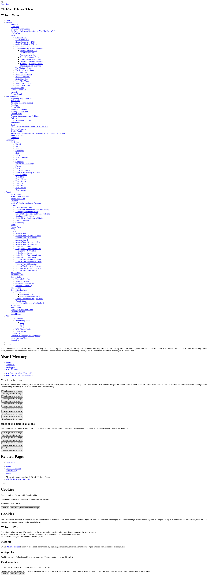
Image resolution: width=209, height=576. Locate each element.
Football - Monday (22, 279)
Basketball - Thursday (23, 286)
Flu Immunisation (22, 292)
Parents (8, 192)
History (18, 153)
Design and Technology (24, 164)
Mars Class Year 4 (22, 81)
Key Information (12, 96)
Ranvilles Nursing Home (29, 57)
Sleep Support (16, 307)
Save (22, 574)
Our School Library (22, 46)
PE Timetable (16, 273)
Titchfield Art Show (27, 53)
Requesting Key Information (21, 98)
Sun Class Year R (22, 72)
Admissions (15, 101)
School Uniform (17, 305)
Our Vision (15, 27)
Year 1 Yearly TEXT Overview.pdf (19, 375)
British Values (16, 107)
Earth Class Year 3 (22, 79)
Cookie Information (13, 469)
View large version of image (12, 391)
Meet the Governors (18, 90)
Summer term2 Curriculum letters (28, 268)
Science (18, 155)
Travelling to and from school (22, 310)
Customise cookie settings (29, 508)
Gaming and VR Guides (24, 216)
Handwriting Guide (22, 320)
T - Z (22, 327)
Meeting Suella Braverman (30, 66)
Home (8, 20)
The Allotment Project (23, 68)
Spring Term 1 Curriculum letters (28, 249)
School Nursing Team (19, 290)
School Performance (18, 129)
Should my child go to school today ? (29, 303)
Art (16, 159)
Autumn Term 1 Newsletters (26, 238)
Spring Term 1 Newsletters (25, 251)
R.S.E (13, 125)
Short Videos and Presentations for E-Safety (32, 209)
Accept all (14, 508)
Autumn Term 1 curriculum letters (28, 236)
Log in (8, 344)
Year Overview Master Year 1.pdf (18, 373)
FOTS (13, 229)
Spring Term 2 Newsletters (25, 257)
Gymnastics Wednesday (24, 283)
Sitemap (9, 466)
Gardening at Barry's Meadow (31, 64)
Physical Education (22, 170)
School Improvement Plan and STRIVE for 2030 (29, 127)
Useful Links (16, 314)
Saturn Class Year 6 (22, 85)
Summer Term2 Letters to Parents (28, 266)
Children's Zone (17, 333)
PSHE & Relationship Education (28, 172)
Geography (19, 151)
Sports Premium (17, 135)
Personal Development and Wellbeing (25, 116)
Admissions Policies (23, 120)
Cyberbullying (20, 223)
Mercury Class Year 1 (23, 75)
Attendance (15, 105)
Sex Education (21, 175)
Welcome (14, 24)
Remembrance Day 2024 (25, 42)
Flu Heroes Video (27, 294)
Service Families (17, 131)
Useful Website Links (23, 207)
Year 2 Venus (20, 181)
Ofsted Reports (16, 114)
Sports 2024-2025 (22, 40)
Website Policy (11, 471)
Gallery (13, 35)
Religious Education (23, 157)
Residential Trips (17, 275)
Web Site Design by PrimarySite (18, 479)
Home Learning (17, 318)
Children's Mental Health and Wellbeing (26, 203)
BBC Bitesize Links (23, 329)
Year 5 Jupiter (20, 188)
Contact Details (16, 94)
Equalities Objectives (19, 109)
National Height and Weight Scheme (29, 299)
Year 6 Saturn (20, 190)
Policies (14, 118)
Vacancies (14, 92)
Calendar (14, 201)
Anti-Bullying (16, 194)
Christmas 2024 (21, 38)
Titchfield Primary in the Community (29, 48)
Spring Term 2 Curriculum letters (28, 255)
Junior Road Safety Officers (26, 44)
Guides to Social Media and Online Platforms (32, 214)
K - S (22, 325)
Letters (13, 231)
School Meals (16, 288)
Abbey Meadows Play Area (30, 59)
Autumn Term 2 (21, 240)
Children (9, 316)
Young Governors (17, 340)
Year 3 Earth (20, 183)
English (18, 144)
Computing (19, 162)
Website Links (20, 301)
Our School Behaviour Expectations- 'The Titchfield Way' (33, 31)
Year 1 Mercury (21, 179)
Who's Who (15, 33)
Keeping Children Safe (19, 112)
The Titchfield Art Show (24, 70)
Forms (13, 225)
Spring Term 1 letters (23, 246)
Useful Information (18, 312)
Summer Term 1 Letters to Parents (28, 259)
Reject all (5, 508)
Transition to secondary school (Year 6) (26, 336)
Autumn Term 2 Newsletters (26, 244)
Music (17, 168)
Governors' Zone (17, 88)
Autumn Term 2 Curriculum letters (28, 242)
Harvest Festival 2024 (28, 51)
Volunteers (15, 138)
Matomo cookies (13, 547)
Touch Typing (20, 331)
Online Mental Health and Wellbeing (29, 218)
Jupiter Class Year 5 (22, 83)
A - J (22, 323)
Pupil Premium (16, 122)
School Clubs (16, 277)
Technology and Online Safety (27, 212)
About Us (9, 22)
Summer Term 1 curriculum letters (28, 262)
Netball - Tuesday (22, 281)
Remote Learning (22, 220)
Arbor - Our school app (20, 196)
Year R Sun (19, 177)
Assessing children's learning (22, 103)
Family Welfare (16, 227)
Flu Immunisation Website (30, 296)
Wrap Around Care (18, 199)
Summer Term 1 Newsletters (26, 264)
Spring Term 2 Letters (23, 253)
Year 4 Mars (20, 186)
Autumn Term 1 (21, 233)
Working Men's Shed (28, 55)
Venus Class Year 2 (22, 77)
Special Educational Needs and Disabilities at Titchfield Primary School (38, 133)
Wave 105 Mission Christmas (31, 61)
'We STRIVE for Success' (20, 29)
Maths (17, 146)
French (18, 166)
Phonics (18, 149)
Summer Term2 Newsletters (26, 270)
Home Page (5, 4)
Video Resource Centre (19, 338)
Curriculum (10, 140)
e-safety (14, 205)
